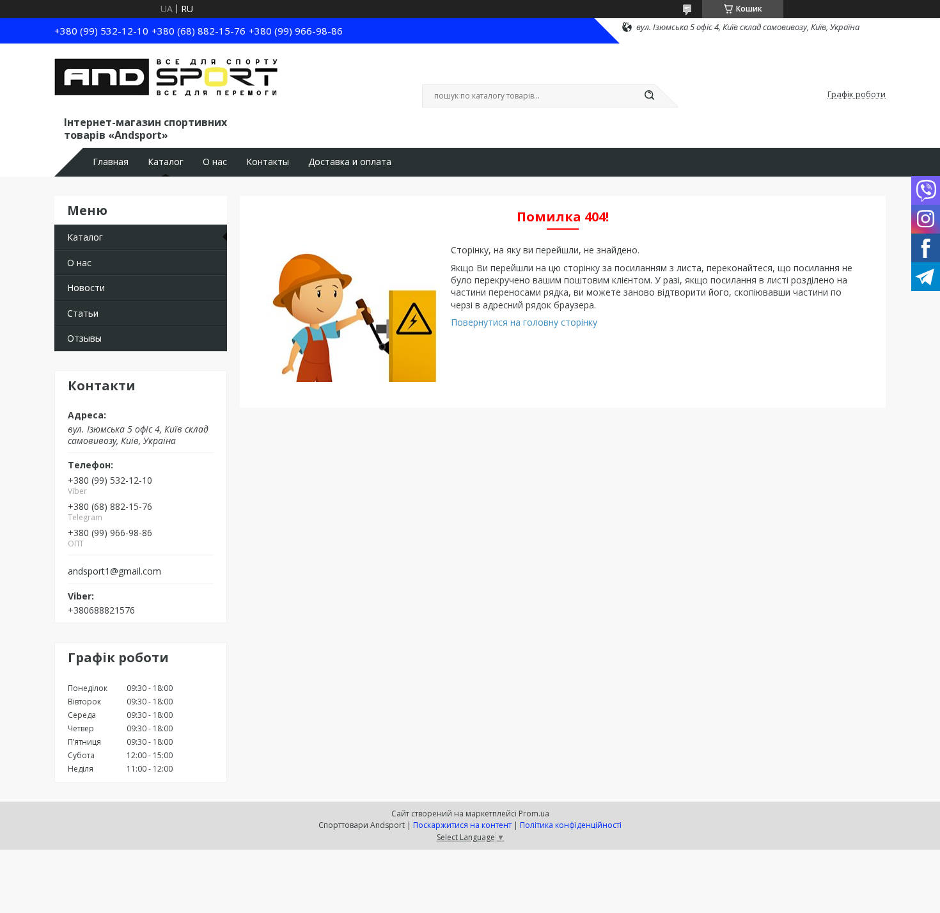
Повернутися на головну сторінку (524, 322)
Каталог (166, 161)
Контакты (267, 161)
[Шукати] (649, 95)
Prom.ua (534, 813)
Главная (111, 161)
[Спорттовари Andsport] (166, 82)
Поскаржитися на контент (462, 825)
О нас (215, 161)
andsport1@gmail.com (114, 571)
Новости (86, 288)
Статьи (82, 313)
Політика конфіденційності (571, 825)
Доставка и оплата (349, 161)
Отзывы (84, 338)
